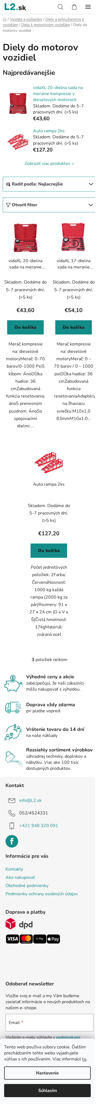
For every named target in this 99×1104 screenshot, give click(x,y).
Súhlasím (47, 1091)
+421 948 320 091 (38, 826)
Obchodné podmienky (27, 886)
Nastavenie (47, 1073)
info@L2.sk (30, 800)
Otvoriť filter (24, 205)
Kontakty (14, 869)
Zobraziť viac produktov (47, 164)
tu (84, 1059)
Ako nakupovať (20, 877)
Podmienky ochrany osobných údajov (42, 894)
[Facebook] (12, 841)
